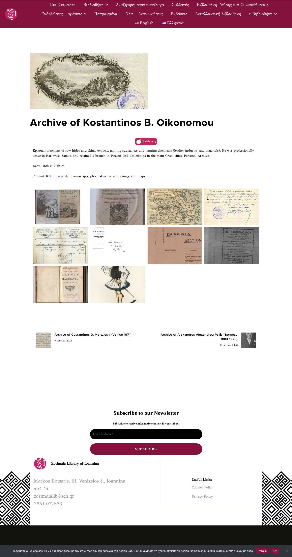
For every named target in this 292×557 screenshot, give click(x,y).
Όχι (275, 550)
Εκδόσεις (179, 13)
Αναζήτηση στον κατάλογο (140, 4)
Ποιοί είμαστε (62, 4)
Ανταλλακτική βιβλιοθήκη (218, 13)
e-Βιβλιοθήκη (260, 13)
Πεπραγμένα (106, 13)
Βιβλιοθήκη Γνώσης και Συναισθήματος (232, 4)
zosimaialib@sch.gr (54, 496)
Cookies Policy (202, 487)
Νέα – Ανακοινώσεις (144, 13)
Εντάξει (262, 550)
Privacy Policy (202, 496)
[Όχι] (287, 551)
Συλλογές (180, 4)
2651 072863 (48, 504)
